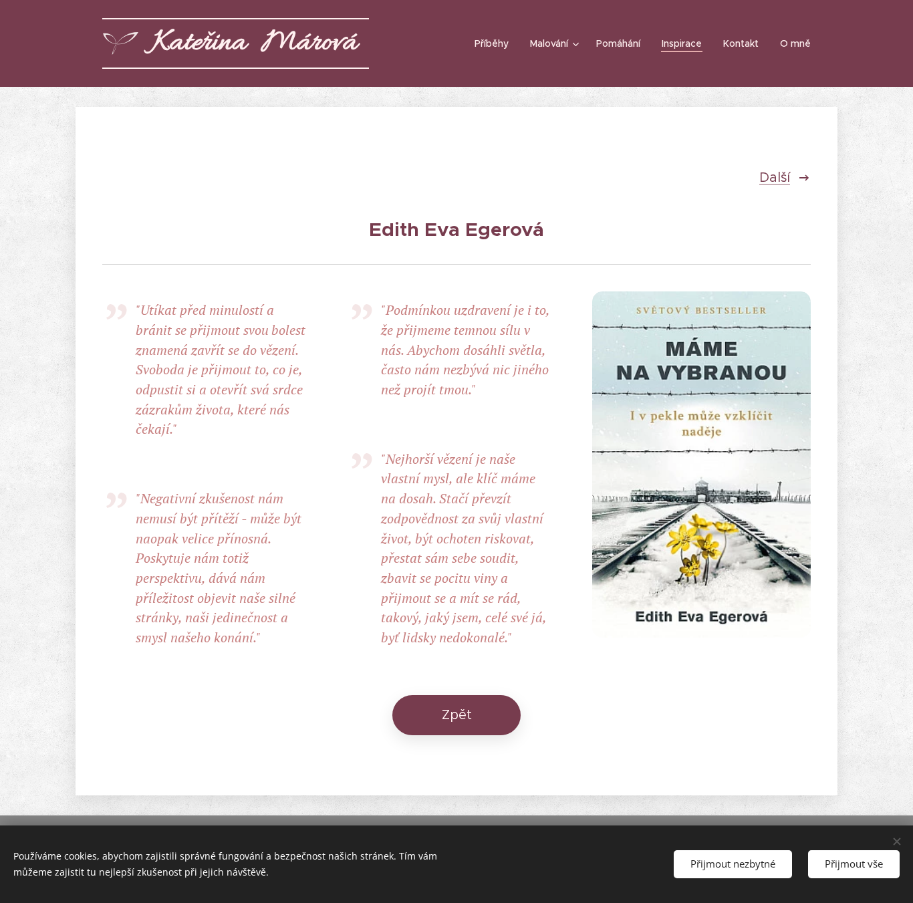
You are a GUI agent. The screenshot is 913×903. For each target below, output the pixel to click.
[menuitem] (495, 43)
